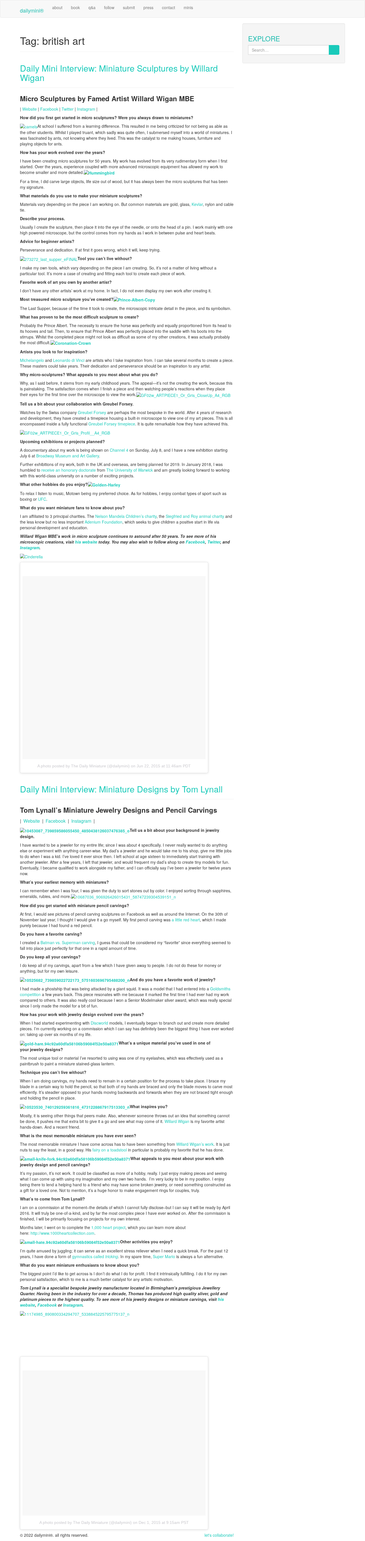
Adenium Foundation (103, 522)
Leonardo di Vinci (68, 360)
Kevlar (197, 204)
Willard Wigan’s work (195, 1144)
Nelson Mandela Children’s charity (126, 516)
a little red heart (186, 919)
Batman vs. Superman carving (67, 942)
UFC (42, 499)
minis (188, 7)
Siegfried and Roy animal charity (195, 516)
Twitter (68, 109)
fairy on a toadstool (109, 1150)
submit (129, 7)
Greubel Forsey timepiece (111, 424)
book (75, 7)
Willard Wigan (177, 1121)
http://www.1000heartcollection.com (62, 1233)
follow (109, 7)
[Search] (334, 50)
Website (29, 109)
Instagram (86, 109)
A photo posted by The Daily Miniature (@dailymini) (83, 766)
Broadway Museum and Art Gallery (67, 456)
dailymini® (32, 10)
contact (168, 7)
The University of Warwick (129, 470)
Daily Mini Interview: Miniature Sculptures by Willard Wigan (119, 73)
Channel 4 (119, 450)
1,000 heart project (108, 1227)
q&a (92, 7)
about (57, 7)
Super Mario (164, 1256)
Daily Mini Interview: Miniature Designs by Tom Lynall (121, 789)
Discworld (99, 1023)
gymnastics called (95, 1256)
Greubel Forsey (92, 412)
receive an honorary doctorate (68, 470)
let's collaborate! (219, 1535)
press (148, 7)
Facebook (49, 109)
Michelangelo (32, 360)
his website (86, 542)
